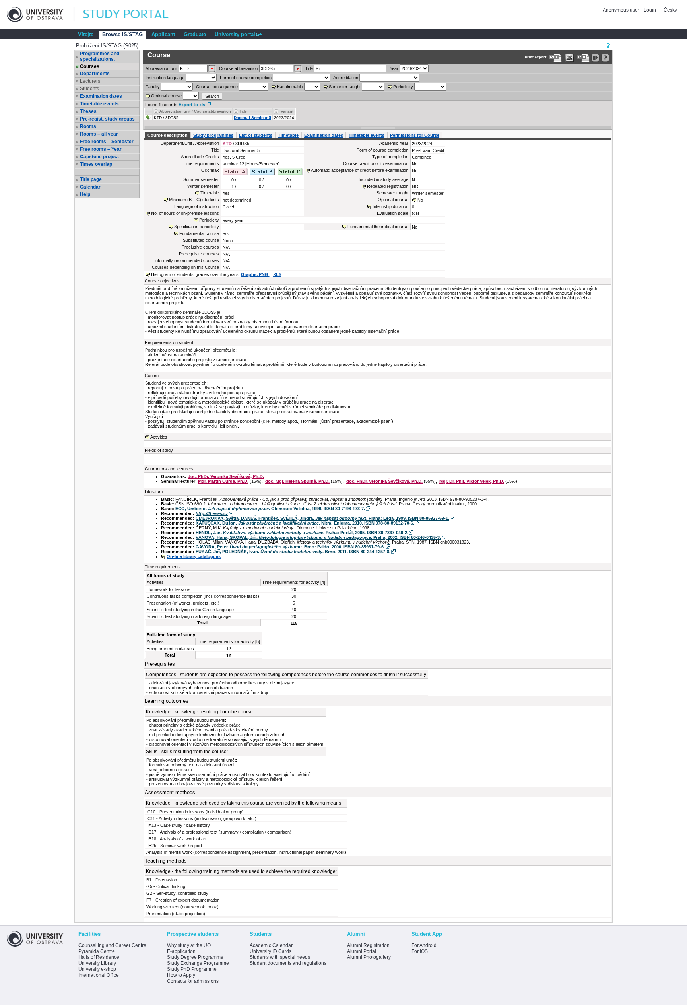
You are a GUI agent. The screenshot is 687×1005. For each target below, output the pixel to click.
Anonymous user (621, 10)
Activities (158, 437)
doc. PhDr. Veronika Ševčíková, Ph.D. (226, 476)
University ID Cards (270, 951)
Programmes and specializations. (99, 56)
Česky (670, 10)
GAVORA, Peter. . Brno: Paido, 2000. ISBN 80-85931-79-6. (290, 546)
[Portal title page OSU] (133, 14)
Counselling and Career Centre (112, 945)
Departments (95, 73)
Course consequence (217, 86)
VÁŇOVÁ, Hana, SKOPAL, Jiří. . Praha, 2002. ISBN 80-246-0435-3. (318, 537)
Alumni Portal (361, 951)
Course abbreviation (238, 68)
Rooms (88, 126)
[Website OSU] (40, 14)
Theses (88, 111)
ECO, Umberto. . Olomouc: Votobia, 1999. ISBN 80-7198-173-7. (270, 508)
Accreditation (345, 77)
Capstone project (99, 156)
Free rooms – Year (101, 149)
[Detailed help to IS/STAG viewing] (605, 58)
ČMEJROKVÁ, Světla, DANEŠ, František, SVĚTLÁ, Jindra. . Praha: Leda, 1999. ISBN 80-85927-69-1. (322, 518)
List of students (255, 135)
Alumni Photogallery (369, 957)
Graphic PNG (255, 274)
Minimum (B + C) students (194, 199)
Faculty (153, 86)
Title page (91, 179)
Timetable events (99, 104)
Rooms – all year (99, 134)
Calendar (90, 187)
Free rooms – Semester (107, 141)
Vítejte (85, 34)
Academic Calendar (271, 945)
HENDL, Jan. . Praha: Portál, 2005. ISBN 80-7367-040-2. (302, 532)
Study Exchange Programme (198, 963)
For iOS (419, 951)
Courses (89, 66)
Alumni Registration (368, 945)
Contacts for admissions (193, 981)
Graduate (195, 34)
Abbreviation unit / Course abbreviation (195, 111)
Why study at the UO (189, 945)
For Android (424, 945)
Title (309, 68)
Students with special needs (280, 957)
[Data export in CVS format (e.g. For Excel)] (583, 58)
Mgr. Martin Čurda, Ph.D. (223, 481)
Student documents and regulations (288, 963)
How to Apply (181, 975)
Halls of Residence (98, 957)
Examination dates (101, 96)
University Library (97, 963)
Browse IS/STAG (122, 34)
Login (650, 10)
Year (394, 68)
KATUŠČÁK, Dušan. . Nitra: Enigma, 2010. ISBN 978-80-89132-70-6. (305, 523)
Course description (167, 135)
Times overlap (96, 164)
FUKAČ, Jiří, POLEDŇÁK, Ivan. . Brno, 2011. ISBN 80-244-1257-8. (293, 551)
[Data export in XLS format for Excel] (569, 58)
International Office (98, 975)
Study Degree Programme (195, 957)
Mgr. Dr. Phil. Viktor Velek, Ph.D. (471, 481)
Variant (287, 111)
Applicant (163, 34)
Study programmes (213, 135)
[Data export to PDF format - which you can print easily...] (555, 58)
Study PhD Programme (192, 969)
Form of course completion (246, 77)
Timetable (288, 135)
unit (161, 68)
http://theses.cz (212, 513)
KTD (227, 143)
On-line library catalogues (194, 556)
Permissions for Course (414, 135)
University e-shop (97, 969)
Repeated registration (387, 186)
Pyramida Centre (96, 951)
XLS (277, 274)
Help (85, 194)
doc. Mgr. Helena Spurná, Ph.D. (297, 481)
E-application (181, 951)
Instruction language (165, 77)
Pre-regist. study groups (107, 119)
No (420, 200)
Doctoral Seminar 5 (252, 117)
